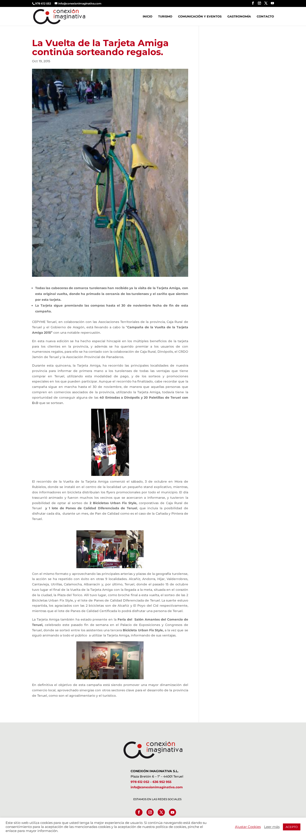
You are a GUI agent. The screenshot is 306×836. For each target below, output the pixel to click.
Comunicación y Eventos (200, 16)
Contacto (265, 16)
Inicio (147, 16)
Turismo (165, 16)
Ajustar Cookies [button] (248, 827)
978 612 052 (140, 782)
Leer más (272, 827)
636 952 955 (162, 782)
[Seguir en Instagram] (150, 812)
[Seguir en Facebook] (138, 812)
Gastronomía (239, 16)
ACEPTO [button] (292, 827)
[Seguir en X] (161, 812)
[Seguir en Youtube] (172, 812)
